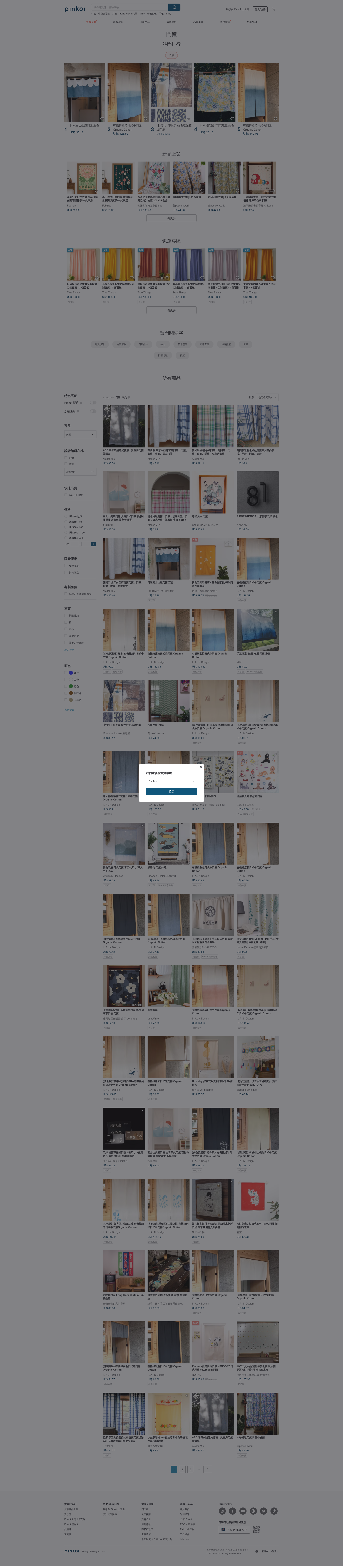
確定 (171, 791)
